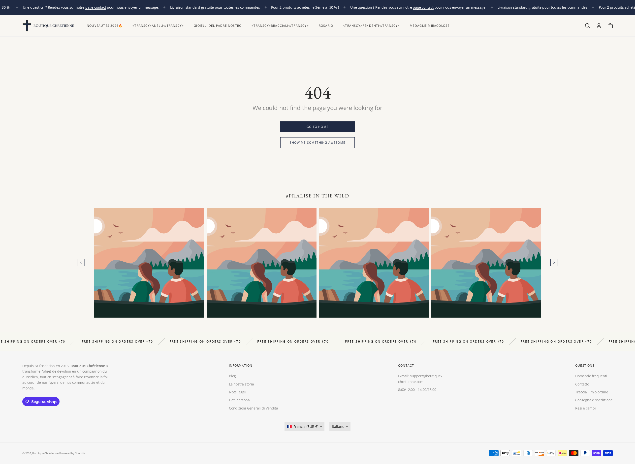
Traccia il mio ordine (591, 392)
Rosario (326, 26)
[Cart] (610, 25)
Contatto (582, 384)
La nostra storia (241, 384)
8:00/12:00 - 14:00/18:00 (417, 389)
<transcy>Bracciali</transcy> (280, 26)
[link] (317, 126)
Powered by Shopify (72, 453)
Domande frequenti (591, 376)
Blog (232, 376)
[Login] (599, 25)
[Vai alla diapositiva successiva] (554, 262)
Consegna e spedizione (594, 400)
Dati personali (240, 400)
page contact (95, 7)
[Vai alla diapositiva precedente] (81, 262)
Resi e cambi (585, 408)
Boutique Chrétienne (45, 453)
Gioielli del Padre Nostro (218, 26)
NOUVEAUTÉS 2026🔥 (105, 26)
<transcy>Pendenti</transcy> (371, 26)
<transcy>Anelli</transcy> (158, 26)
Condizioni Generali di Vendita (253, 408)
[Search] (587, 25)
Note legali (237, 392)
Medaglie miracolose (430, 26)
